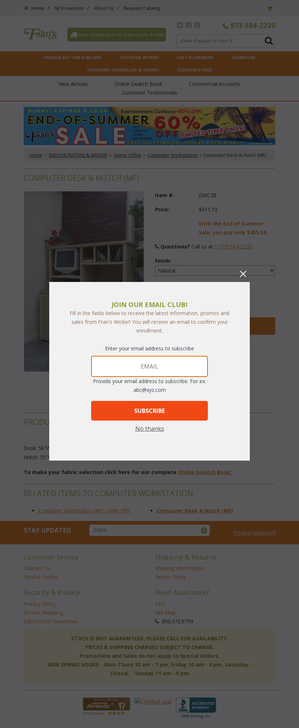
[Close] (243, 274)
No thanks (149, 429)
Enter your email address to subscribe (149, 348)
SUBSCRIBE (149, 411)
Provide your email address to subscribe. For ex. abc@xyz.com (149, 385)
